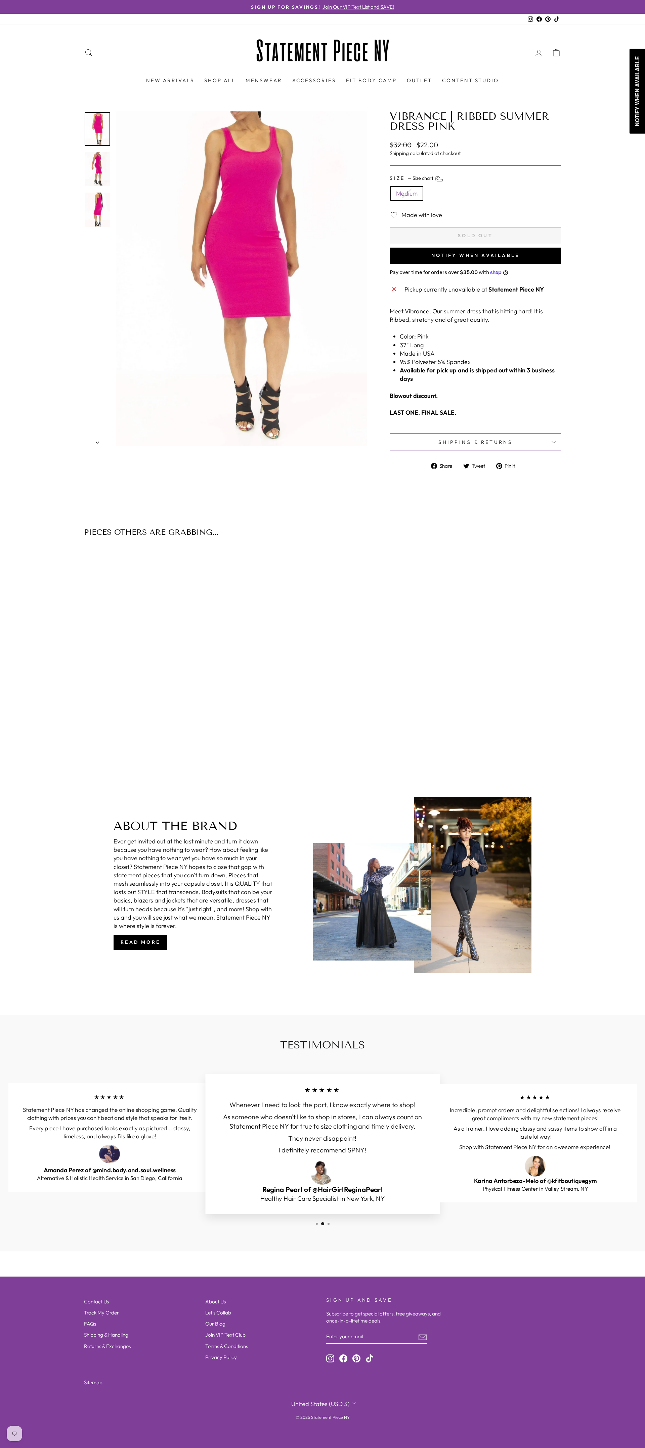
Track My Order (101, 1312)
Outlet (419, 80)
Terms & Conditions (226, 1346)
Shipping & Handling (106, 1335)
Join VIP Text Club (225, 1335)
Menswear (264, 80)
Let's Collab (218, 1312)
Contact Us (96, 1301)
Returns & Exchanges (107, 1346)
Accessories (314, 80)
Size (412, 178)
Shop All (219, 80)
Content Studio (470, 80)
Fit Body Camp (371, 80)
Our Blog (215, 1324)
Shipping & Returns (475, 442)
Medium (407, 193)
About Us (215, 1301)
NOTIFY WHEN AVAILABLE (475, 255)
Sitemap (93, 1382)
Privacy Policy (221, 1357)
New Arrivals (170, 80)
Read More (140, 942)
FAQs (90, 1324)
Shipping (399, 153)
